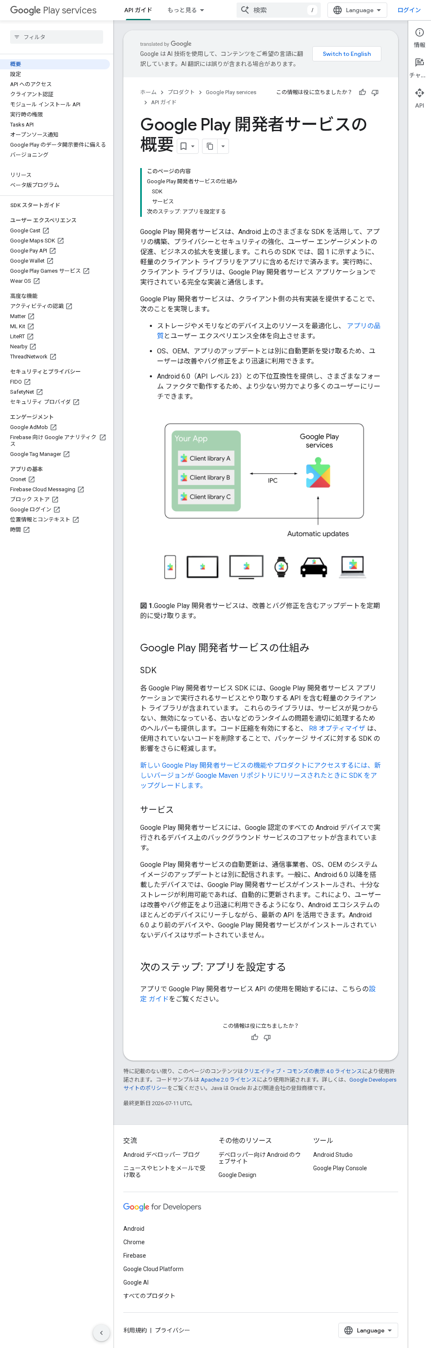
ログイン (409, 10)
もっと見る (182, 10)
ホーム (148, 92)
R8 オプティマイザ (337, 728)
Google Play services (231, 92)
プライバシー (172, 1330)
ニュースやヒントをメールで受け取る (164, 1171)
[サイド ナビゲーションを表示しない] (101, 1332)
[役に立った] (362, 92)
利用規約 (135, 1330)
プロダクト (181, 92)
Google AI (136, 1282)
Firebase (134, 1255)
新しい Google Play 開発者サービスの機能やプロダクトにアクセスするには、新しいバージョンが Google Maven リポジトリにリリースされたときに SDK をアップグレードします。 (260, 775)
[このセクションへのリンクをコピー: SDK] (165, 671)
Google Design (237, 1175)
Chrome (134, 1242)
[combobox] (279, 10)
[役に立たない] (375, 92)
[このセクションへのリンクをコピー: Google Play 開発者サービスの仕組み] (317, 649)
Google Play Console (340, 1168)
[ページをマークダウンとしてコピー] (210, 146)
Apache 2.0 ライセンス (229, 1080)
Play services (69, 10)
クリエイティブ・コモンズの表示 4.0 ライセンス (302, 1071)
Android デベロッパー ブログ (161, 1154)
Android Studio (333, 1154)
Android (133, 1228)
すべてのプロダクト (149, 1296)
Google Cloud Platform (153, 1269)
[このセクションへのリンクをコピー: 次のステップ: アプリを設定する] (294, 968)
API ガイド (138, 10)
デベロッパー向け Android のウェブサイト (259, 1158)
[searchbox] (56, 37)
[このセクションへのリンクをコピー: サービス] (182, 811)
